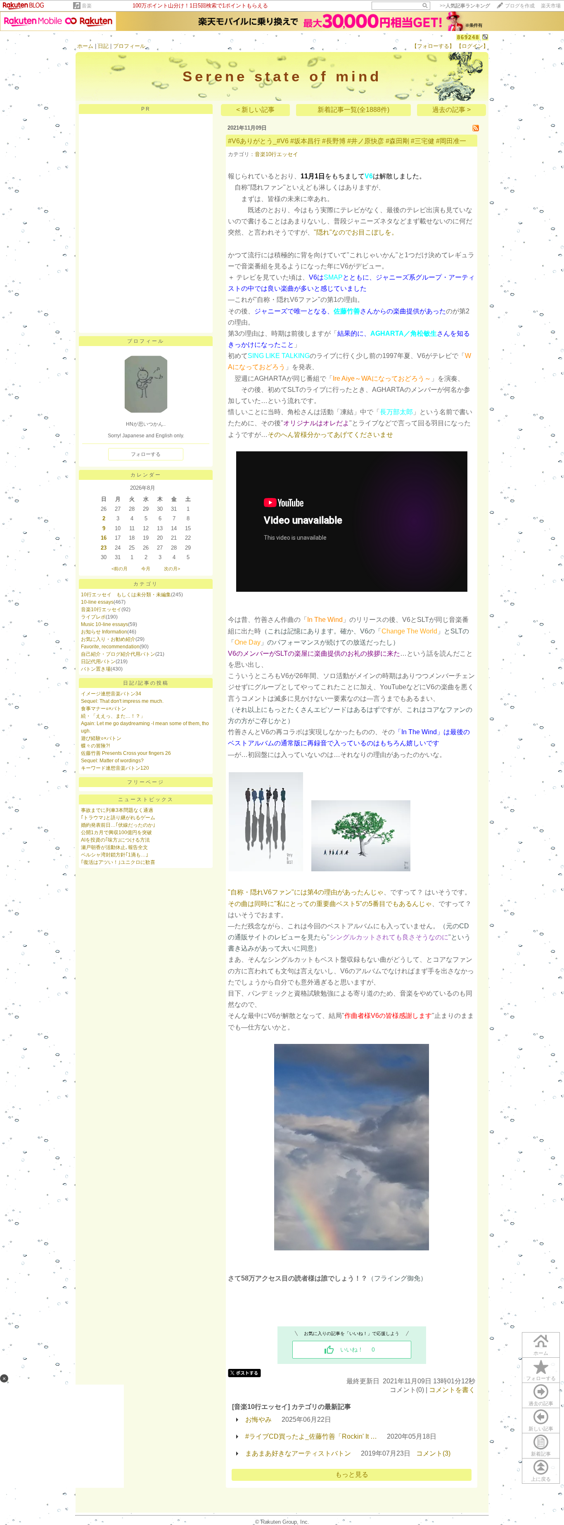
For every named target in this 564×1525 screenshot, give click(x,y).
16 (104, 538)
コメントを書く (452, 1389)
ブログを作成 (520, 6)
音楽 (87, 6)
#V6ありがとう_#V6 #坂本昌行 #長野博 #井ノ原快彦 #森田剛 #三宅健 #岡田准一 (347, 141)
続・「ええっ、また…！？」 (113, 716)
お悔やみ (258, 1419)
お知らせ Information (104, 632)
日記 (103, 46)
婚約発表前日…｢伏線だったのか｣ (118, 825)
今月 (145, 568)
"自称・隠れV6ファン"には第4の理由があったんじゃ (306, 892)
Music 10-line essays (104, 624)
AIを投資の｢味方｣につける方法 (115, 840)
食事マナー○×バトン (103, 709)
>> (465, 6)
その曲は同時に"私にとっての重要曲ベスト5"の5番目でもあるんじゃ (330, 903)
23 (104, 548)
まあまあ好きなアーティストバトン (298, 1453)
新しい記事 (540, 1429)
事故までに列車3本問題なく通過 (117, 810)
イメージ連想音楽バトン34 (111, 694)
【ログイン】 (472, 46)
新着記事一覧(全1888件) (353, 109)
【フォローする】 (433, 46)
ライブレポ (93, 617)
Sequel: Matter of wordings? (112, 761)
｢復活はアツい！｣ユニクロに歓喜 (118, 862)
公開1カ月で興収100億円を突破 (116, 832)
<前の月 (119, 568)
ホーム (85, 46)
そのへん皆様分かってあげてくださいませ (330, 434)
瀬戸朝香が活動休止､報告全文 (114, 847)
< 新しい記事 (255, 109)
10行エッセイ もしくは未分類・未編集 (126, 595)
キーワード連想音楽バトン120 (115, 768)
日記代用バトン (98, 661)
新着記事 (541, 1454)
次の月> (172, 568)
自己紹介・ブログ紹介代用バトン (118, 654)
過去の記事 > (451, 109)
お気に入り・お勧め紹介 (108, 639)
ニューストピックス (146, 799)
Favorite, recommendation (110, 647)
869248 (468, 37)
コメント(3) (433, 1453)
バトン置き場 (96, 669)
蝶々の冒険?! (95, 746)
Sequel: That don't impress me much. (122, 701)
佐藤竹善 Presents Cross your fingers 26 (126, 753)
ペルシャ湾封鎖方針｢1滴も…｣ (114, 855)
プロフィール (129, 46)
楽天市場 (551, 6)
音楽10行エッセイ (101, 609)
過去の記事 (540, 1403)
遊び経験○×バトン (101, 738)
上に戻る (541, 1479)
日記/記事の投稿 (146, 683)
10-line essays (97, 602)
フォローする (541, 1378)
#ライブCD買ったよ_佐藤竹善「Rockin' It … (311, 1436)
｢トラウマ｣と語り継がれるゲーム (118, 818)
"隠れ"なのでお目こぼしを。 (356, 232)
